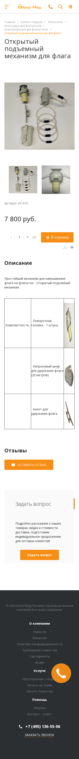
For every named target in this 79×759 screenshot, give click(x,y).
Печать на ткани (39, 685)
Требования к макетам (39, 650)
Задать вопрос (39, 555)
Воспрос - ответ (39, 714)
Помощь (39, 700)
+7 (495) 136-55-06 (42, 726)
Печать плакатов (39, 691)
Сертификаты (39, 656)
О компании (39, 623)
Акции (39, 662)
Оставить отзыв (31, 465)
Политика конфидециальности (40, 644)
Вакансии (39, 638)
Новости (39, 632)
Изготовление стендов (39, 679)
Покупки (39, 708)
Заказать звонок (39, 735)
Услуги (39, 671)
